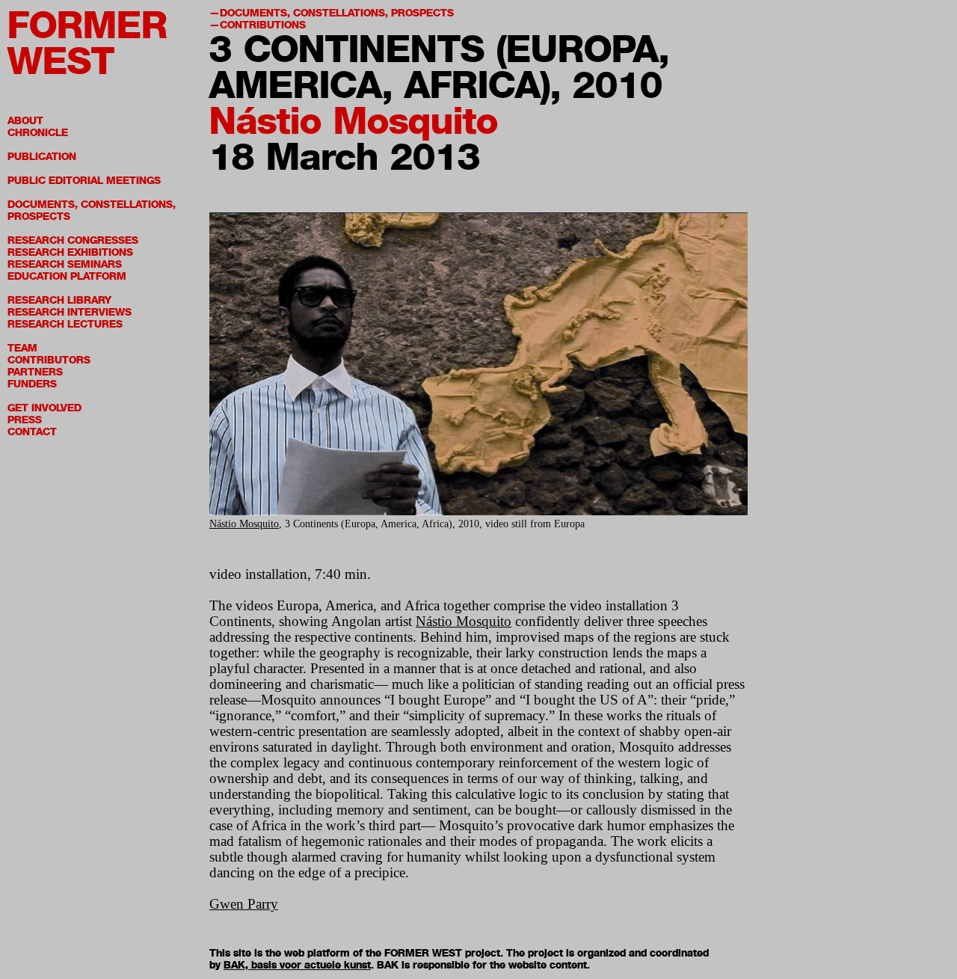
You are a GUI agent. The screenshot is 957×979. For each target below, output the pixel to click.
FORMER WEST (87, 43)
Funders (32, 384)
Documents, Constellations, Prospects (91, 210)
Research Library (59, 300)
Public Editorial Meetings (84, 180)
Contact (32, 432)
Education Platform (66, 276)
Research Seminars (64, 264)
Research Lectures (65, 324)
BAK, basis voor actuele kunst (297, 965)
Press (24, 420)
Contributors (48, 360)
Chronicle (37, 132)
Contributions (263, 25)
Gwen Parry (243, 904)
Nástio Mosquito (353, 121)
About (25, 120)
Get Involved (44, 408)
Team (22, 348)
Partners (35, 372)
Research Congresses (72, 240)
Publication (41, 156)
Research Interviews (69, 312)
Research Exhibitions (70, 252)
